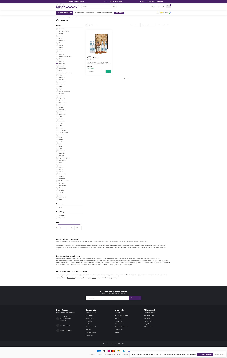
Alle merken (62, 29)
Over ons (117, 312)
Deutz (60, 75)
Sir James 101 (62, 174)
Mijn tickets (147, 318)
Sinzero (61, 171)
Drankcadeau (62, 82)
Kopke (60, 116)
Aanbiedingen (119, 13)
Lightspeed (116, 354)
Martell (61, 123)
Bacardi (61, 36)
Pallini (60, 146)
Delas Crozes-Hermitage (65, 72)
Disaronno (61, 79)
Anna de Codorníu (64, 31)
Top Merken (89, 329)
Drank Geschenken (91, 312)
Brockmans (62, 52)
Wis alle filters (162, 25)
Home (58, 17)
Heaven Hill (62, 98)
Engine (60, 86)
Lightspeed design (125, 354)
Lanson (61, 118)
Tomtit (60, 194)
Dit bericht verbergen (205, 354)
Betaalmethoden (119, 324)
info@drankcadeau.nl (66, 330)
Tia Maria (61, 190)
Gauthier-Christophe (64, 91)
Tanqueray (62, 178)
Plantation (61, 151)
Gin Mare (61, 93)
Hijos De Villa (62, 102)
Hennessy (61, 100)
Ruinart (61, 162)
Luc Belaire (62, 121)
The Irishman (62, 188)
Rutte (60, 164)
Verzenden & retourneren (122, 327)
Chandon (61, 54)
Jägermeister (62, 109)
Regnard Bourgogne (64, 158)
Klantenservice (119, 329)
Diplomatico (62, 77)
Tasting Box (63, 215)
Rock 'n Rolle (62, 160)
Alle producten (148, 327)
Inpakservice (90, 13)
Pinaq (60, 148)
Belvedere (61, 40)
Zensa (60, 199)
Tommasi (61, 192)
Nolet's (61, 137)
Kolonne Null (62, 114)
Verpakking (65, 17)
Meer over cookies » (219, 354)
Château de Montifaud (65, 56)
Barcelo (61, 38)
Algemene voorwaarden (121, 315)
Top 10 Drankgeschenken (104, 13)
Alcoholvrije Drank (91, 327)
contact (94, 278)
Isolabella (61, 105)
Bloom (60, 42)
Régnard (61, 167)
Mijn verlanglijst (148, 321)
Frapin (60, 89)
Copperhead (62, 63)
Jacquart (61, 107)
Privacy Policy (118, 321)
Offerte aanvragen (91, 332)
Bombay (61, 47)
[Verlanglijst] (163, 6)
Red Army (61, 155)
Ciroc (60, 59)
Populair (88, 324)
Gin (60, 207)
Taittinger (61, 176)
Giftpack (62, 218)
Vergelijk (91, 71)
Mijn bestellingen (149, 315)
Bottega (61, 49)
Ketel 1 (61, 112)
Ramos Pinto (62, 153)
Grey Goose (62, 95)
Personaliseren (79, 13)
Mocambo (61, 128)
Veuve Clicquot (63, 197)
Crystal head (62, 68)
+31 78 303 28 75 (65, 325)
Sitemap (117, 332)
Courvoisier (62, 66)
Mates (60, 125)
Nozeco (61, 139)
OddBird (61, 141)
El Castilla (61, 84)
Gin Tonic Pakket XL (93, 58)
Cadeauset (74, 17)
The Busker (62, 183)
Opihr (60, 144)
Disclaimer (118, 318)
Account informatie (149, 312)
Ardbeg (61, 33)
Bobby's (61, 45)
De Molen (61, 70)
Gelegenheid (89, 315)
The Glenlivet (62, 185)
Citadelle (61, 61)
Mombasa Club (63, 130)
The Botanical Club (64, 181)
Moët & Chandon (63, 132)
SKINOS (61, 169)
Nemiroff (61, 135)
